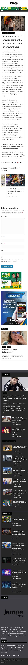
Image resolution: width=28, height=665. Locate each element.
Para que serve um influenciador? (9, 350)
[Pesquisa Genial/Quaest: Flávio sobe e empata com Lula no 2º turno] (7, 483)
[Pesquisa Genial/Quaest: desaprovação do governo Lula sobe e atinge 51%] (7, 505)
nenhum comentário (16, 52)
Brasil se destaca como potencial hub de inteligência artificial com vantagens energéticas (19, 585)
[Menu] (2, 10)
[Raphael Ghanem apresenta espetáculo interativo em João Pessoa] (15, 384)
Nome (3, 237)
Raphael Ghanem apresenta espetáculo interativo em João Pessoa (14, 398)
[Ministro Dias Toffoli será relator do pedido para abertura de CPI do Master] (7, 450)
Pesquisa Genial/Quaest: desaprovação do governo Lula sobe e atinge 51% (20, 503)
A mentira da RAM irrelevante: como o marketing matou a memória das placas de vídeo (19, 560)
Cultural (4, 32)
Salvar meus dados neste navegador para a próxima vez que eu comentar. (12, 261)
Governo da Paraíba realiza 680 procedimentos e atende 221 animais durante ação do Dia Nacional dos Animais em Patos (12, 155)
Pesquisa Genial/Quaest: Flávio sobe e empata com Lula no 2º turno (20, 481)
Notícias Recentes (11, 32)
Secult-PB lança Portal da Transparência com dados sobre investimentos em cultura (19, 419)
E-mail (3, 244)
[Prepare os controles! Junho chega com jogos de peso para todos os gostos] (6, 575)
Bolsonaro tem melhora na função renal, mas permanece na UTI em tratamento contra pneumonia (13, 146)
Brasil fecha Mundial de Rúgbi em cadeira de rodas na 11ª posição (12, 191)
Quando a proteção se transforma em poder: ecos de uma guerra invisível (19, 519)
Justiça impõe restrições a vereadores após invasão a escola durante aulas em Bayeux (20, 470)
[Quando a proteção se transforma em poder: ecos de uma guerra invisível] (6, 522)
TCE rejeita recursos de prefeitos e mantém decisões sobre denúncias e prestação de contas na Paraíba (20, 459)
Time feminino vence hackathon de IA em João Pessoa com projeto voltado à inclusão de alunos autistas (19, 532)
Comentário (4, 217)
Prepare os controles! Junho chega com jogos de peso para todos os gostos (19, 572)
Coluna (4, 346)
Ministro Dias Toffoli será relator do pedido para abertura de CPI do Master (20, 448)
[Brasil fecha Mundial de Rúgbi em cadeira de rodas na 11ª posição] (13, 175)
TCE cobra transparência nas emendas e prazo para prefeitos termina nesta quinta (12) (20, 492)
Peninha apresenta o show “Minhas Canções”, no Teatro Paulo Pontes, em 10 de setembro (18, 430)
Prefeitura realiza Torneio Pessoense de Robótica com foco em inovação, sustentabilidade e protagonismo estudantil (18, 546)
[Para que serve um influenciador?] (14, 338)
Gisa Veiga (13, 50)
